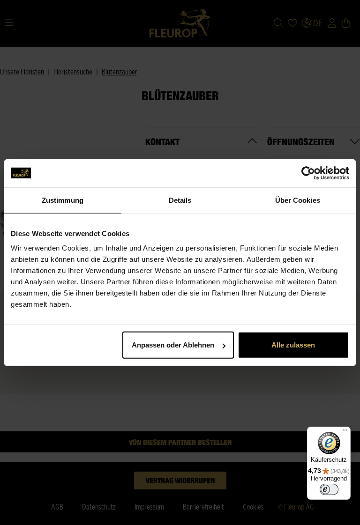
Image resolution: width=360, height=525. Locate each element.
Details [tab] (180, 200)
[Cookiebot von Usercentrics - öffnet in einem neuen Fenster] (308, 173)
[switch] (329, 489)
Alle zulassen (293, 345)
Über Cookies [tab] (297, 200)
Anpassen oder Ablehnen (173, 345)
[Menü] (345, 432)
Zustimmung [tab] (62, 200)
